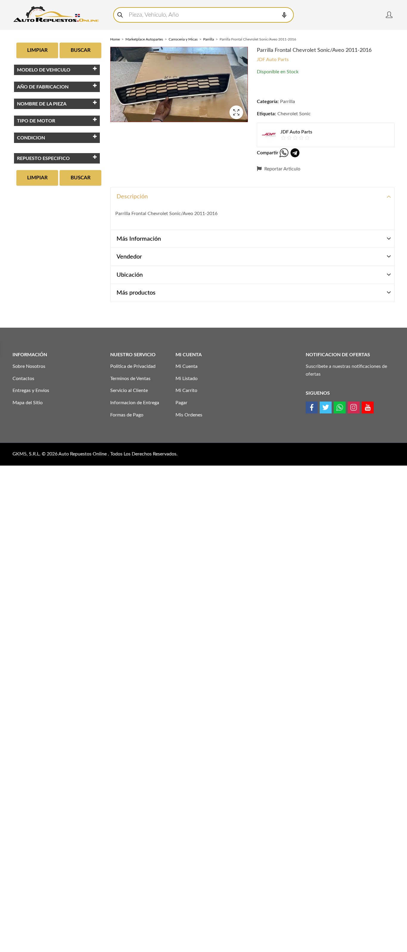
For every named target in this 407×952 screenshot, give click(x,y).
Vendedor (129, 257)
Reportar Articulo (281, 169)
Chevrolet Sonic (294, 113)
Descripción (132, 197)
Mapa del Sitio (28, 402)
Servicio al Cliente (129, 390)
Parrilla (208, 39)
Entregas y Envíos (31, 390)
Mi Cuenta (186, 366)
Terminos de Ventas (130, 378)
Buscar (81, 50)
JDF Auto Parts (273, 59)
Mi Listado (186, 378)
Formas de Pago (126, 415)
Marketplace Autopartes (144, 39)
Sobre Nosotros (29, 366)
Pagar (181, 402)
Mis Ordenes (188, 415)
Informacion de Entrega (134, 402)
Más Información (138, 239)
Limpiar (37, 50)
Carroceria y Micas (183, 39)
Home (115, 39)
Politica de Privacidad (133, 366)
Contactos (23, 378)
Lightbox (236, 112)
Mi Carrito (186, 390)
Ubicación (129, 275)
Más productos (136, 293)
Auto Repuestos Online (83, 454)
